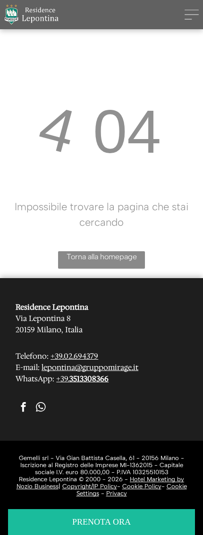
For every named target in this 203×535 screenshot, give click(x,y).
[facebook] (23, 408)
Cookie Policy (141, 486)
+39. (62, 379)
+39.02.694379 (74, 356)
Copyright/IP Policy (89, 486)
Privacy (116, 493)
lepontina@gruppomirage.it (90, 367)
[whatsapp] (40, 408)
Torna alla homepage (102, 256)
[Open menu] (192, 15)
